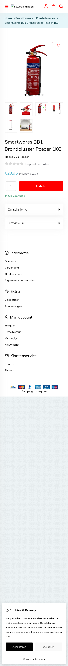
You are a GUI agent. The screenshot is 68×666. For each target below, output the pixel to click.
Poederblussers (45, 18)
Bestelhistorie (13, 332)
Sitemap (10, 370)
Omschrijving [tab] (17, 209)
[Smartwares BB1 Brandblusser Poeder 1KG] (34, 97)
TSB (44, 391)
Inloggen (10, 325)
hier (8, 636)
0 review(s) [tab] (16, 223)
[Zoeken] (61, 7)
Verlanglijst (11, 338)
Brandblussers (24, 18)
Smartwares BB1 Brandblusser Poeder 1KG (32, 22)
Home (8, 18)
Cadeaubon (12, 299)
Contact (10, 364)
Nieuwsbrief (12, 344)
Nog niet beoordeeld (38, 164)
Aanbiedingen (13, 306)
